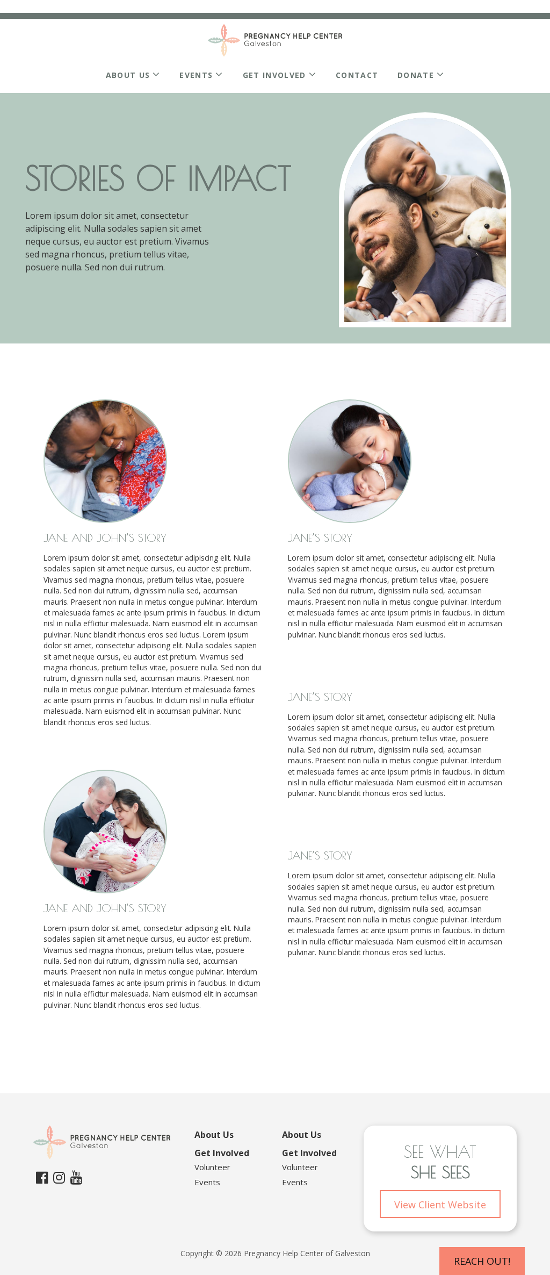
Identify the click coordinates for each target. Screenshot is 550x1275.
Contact (357, 75)
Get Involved (274, 75)
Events (196, 75)
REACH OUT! (482, 1261)
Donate (415, 75)
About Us (128, 75)
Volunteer (212, 1167)
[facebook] (42, 1177)
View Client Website (440, 1204)
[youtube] (76, 1177)
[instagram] (59, 1177)
